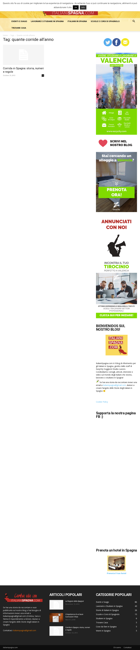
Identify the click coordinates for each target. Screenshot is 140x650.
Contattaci (128, 647)
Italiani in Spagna (77, 21)
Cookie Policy (102, 401)
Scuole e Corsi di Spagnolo (105, 21)
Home (5, 35)
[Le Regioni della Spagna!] (56, 605)
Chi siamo (117, 647)
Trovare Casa (18, 28)
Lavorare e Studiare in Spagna (47, 21)
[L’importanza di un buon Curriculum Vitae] (56, 617)
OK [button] (76, 7)
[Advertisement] (118, 525)
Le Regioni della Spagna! (74, 601)
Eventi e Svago (19, 21)
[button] (133, 21)
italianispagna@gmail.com (114, 385)
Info (83, 7)
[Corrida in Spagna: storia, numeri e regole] (23, 55)
